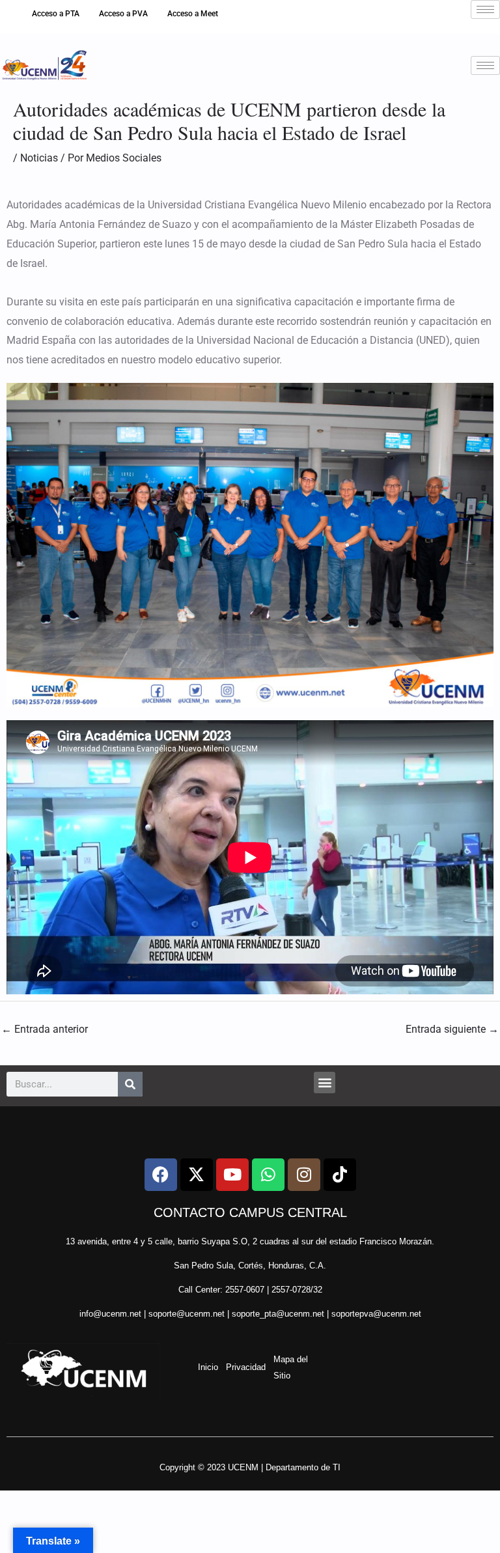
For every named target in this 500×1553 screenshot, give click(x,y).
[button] (324, 1082)
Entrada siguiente (452, 1029)
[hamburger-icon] (485, 9)
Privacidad (246, 1367)
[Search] (130, 1084)
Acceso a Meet (192, 13)
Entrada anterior (44, 1029)
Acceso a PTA (55, 13)
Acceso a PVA (123, 13)
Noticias (39, 158)
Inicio (208, 1367)
